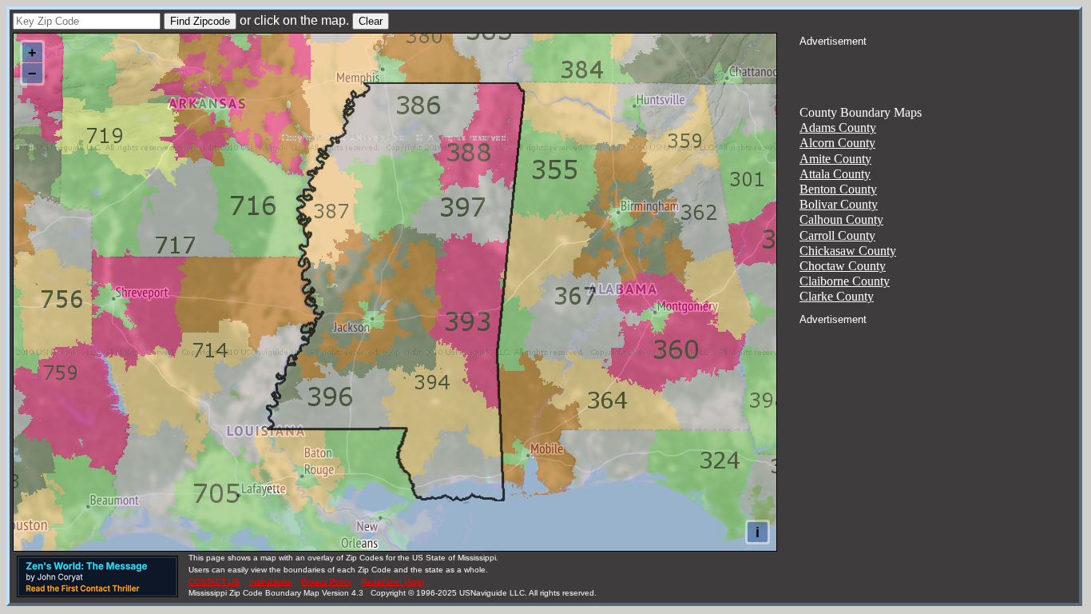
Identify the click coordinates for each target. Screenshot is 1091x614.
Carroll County (837, 235)
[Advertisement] (939, 69)
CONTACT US (214, 581)
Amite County (835, 158)
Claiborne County (844, 281)
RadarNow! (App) (392, 581)
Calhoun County (841, 219)
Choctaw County (842, 266)
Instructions (270, 581)
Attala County (835, 174)
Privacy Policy (326, 581)
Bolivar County (838, 204)
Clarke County (836, 296)
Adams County (837, 127)
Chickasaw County (847, 250)
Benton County (838, 189)
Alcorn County (837, 143)
